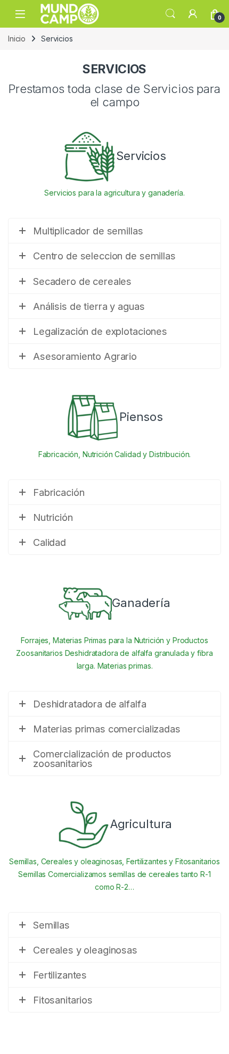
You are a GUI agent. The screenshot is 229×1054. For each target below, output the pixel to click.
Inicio (17, 38)
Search (170, 14)
